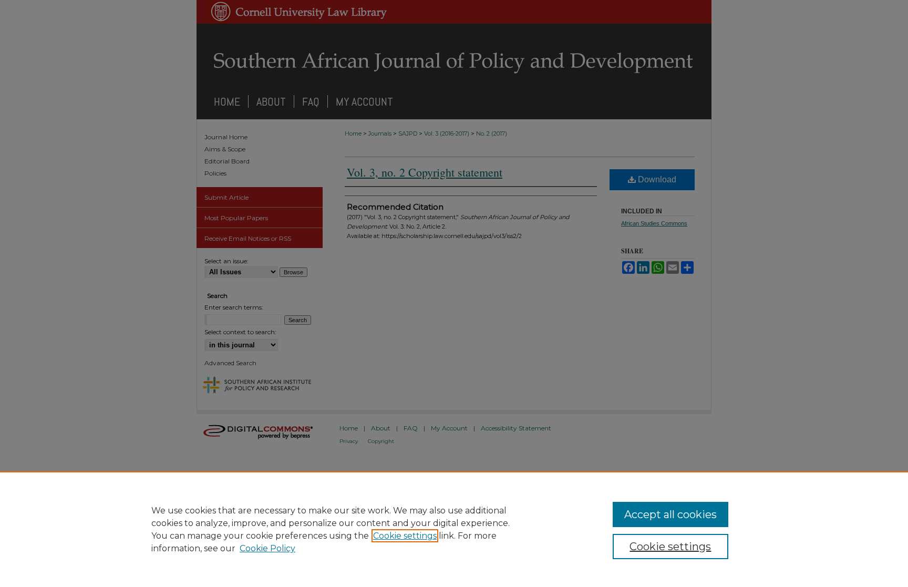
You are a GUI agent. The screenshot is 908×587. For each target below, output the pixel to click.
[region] (454, 529)
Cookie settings (405, 536)
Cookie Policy (267, 548)
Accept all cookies (670, 514)
